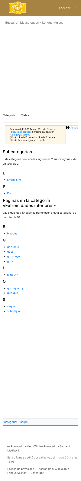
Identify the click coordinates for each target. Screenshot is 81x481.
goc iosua (13, 246)
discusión (16, 131)
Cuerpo (23, 421)
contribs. (27, 131)
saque (11, 306)
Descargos (37, 472)
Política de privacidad (20, 468)
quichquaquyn (16, 288)
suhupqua (13, 311)
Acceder (64, 8)
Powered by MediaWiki (25, 446)
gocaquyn (13, 256)
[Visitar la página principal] (17, 8)
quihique (12, 292)
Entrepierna (14, 179)
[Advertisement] (40, 70)
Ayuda (74, 127)
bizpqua (12, 233)
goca (10, 251)
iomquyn (12, 274)
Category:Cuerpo (19, 134)
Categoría (9, 115)
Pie (9, 193)
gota (10, 261)
